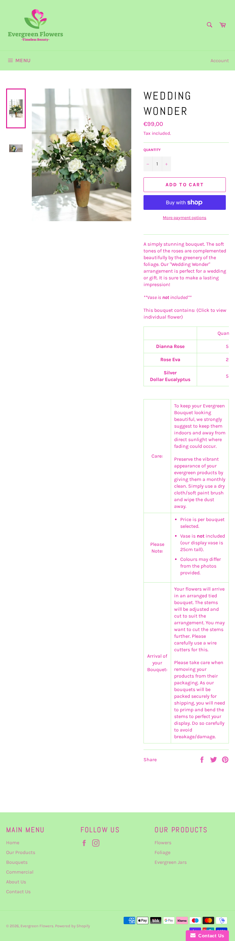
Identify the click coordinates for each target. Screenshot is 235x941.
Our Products (20, 852)
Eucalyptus (177, 379)
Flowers (163, 842)
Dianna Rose (170, 346)
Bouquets (17, 862)
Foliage (162, 852)
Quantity (152, 150)
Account (220, 60)
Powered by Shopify (72, 926)
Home (12, 842)
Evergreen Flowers (37, 926)
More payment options (184, 217)
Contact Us (18, 891)
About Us (16, 882)
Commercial (19, 872)
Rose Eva (170, 359)
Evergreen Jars (171, 862)
